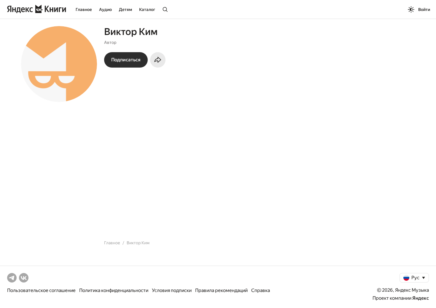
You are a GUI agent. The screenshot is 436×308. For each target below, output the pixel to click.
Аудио (105, 9)
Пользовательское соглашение (41, 290)
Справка (260, 290)
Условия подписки (172, 290)
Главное (84, 9)
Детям (125, 9)
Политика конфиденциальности (113, 290)
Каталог (147, 9)
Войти (424, 9)
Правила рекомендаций (221, 290)
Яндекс (420, 298)
